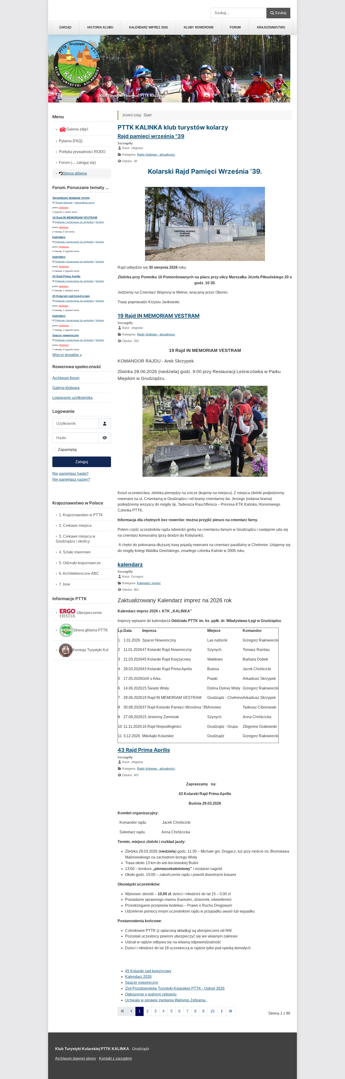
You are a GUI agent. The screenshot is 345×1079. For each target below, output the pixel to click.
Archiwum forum (65, 378)
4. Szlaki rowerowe (75, 552)
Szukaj (216, 5)
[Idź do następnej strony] (221, 1011)
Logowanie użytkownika (72, 398)
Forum (235, 27)
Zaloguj (81, 462)
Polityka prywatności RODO (82, 152)
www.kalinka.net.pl (84, 202)
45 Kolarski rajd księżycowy (71, 296)
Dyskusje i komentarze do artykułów (74, 222)
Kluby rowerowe (199, 27)
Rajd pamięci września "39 (151, 136)
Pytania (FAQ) (70, 141)
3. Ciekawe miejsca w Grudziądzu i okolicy (75, 538)
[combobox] (238, 13)
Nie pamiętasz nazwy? (71, 479)
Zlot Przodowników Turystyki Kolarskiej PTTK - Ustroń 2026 (175, 988)
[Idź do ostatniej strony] (230, 1011)
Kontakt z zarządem (115, 1058)
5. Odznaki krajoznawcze (80, 563)
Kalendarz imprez (149, 583)
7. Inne (64, 584)
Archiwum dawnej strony (75, 1058)
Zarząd (65, 27)
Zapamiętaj (67, 450)
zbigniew (63, 207)
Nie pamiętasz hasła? (70, 474)
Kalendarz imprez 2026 (148, 27)
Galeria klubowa (66, 388)
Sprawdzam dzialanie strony (71, 198)
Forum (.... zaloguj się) (77, 163)
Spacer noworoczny (65, 335)
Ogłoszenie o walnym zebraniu (150, 994)
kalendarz (58, 237)
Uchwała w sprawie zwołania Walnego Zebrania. (165, 1000)
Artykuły (100, 222)
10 (212, 1011)
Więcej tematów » (67, 355)
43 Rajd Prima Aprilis (66, 276)
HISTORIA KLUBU (100, 27)
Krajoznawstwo (271, 27)
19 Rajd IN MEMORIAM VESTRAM (74, 217)
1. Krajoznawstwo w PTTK (81, 515)
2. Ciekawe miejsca (75, 526)
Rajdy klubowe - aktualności (156, 154)
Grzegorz (64, 246)
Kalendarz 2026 (138, 977)
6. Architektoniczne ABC (79, 573)
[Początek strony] (336, 1070)
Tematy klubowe (64, 202)
